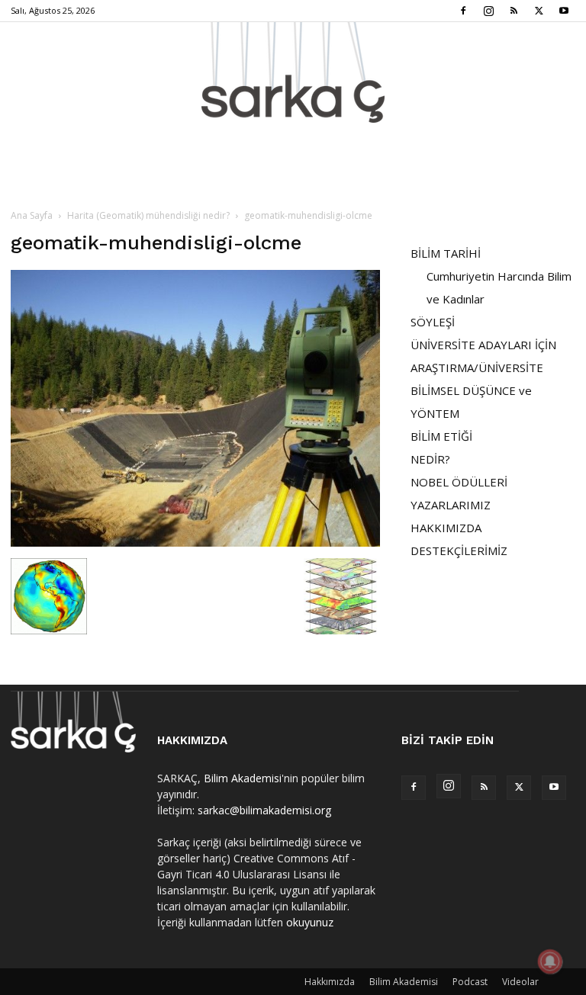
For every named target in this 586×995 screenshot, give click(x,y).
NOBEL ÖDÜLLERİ (459, 481)
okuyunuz (309, 922)
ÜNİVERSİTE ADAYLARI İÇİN (483, 344)
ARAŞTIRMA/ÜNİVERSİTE (477, 367)
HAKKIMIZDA (446, 527)
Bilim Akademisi (243, 778)
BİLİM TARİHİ (446, 253)
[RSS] (513, 10)
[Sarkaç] (293, 72)
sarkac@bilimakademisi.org (264, 810)
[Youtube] (563, 10)
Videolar (520, 981)
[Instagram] (488, 10)
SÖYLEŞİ (433, 321)
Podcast (470, 981)
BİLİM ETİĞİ (441, 436)
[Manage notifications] (550, 961)
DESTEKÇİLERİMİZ (459, 550)
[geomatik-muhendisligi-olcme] (195, 542)
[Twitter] (538, 10)
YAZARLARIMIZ (451, 504)
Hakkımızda (329, 981)
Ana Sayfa (32, 215)
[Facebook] (463, 10)
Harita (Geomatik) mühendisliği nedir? (148, 215)
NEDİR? (430, 459)
